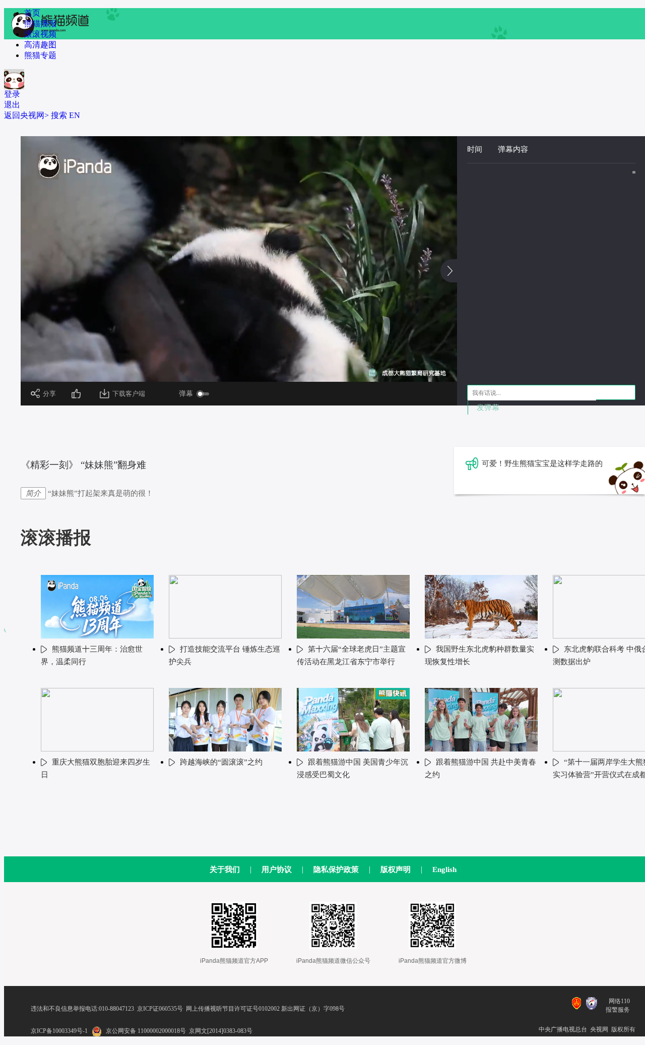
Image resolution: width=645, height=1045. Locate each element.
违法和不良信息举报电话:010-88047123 (82, 1008)
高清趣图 (40, 44)
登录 (12, 94)
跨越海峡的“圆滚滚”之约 (221, 762)
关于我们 (225, 869)
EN (74, 115)
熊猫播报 (40, 23)
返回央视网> (26, 115)
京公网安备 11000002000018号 (146, 1030)
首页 (32, 13)
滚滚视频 (40, 34)
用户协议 (277, 869)
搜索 (59, 115)
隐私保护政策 (336, 869)
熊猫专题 (40, 55)
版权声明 (395, 869)
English (444, 869)
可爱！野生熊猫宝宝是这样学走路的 (542, 463)
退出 (12, 104)
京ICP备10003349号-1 (59, 1030)
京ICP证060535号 (160, 1008)
